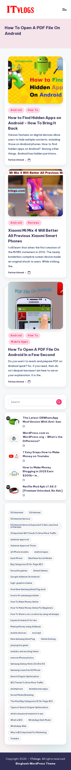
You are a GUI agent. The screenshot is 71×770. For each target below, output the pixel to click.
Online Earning (48, 639)
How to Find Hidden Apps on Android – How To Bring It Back (34, 123)
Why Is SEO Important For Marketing (28, 732)
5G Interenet (16, 512)
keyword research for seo (23, 620)
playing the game (19, 645)
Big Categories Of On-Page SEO (26, 564)
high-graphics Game (21, 583)
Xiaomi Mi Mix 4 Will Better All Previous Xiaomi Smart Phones (33, 235)
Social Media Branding (22, 695)
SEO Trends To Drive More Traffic (26, 682)
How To (33, 110)
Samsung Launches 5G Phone (25, 670)
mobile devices (18, 633)
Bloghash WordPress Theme (35, 763)
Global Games (40, 570)
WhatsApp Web (18, 726)
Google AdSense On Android (24, 577)
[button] (59, 402)
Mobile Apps (19, 341)
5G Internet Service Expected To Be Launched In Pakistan (34, 526)
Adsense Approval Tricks (23, 545)
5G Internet (35, 512)
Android (16, 110)
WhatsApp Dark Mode (39, 720)
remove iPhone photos (22, 658)
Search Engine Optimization (24, 676)
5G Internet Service (20, 519)
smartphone (16, 689)
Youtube (14, 738)
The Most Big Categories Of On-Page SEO (31, 701)
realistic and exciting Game (24, 651)
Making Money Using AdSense (25, 626)
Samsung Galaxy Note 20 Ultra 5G (27, 664)
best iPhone (16, 558)
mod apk (36, 633)
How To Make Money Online (24, 602)
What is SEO (16, 720)
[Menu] (64, 9)
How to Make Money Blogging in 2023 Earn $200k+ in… (38, 471)
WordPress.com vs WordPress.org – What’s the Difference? (43, 437)
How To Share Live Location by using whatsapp (34, 614)
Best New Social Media (40, 558)
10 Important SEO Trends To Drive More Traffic (33, 533)
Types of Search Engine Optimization (29, 707)
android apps (41, 552)
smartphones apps (38, 689)
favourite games (18, 570)
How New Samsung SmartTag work (28, 589)
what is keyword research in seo (26, 713)
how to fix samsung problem (24, 595)
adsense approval (19, 539)
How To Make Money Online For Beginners (31, 608)
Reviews (33, 222)
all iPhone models (19, 552)
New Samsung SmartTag (22, 639)
